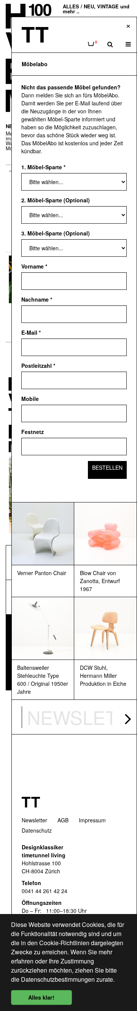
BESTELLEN (107, 467)
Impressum (92, 820)
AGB (62, 820)
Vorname (34, 266)
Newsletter (34, 820)
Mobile (30, 398)
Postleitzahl (38, 365)
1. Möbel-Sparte (43, 167)
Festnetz (32, 432)
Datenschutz (37, 830)
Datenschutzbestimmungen (58, 979)
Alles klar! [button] (41, 997)
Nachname (36, 299)
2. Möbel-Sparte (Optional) (55, 200)
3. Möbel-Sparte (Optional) (55, 233)
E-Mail (31, 332)
